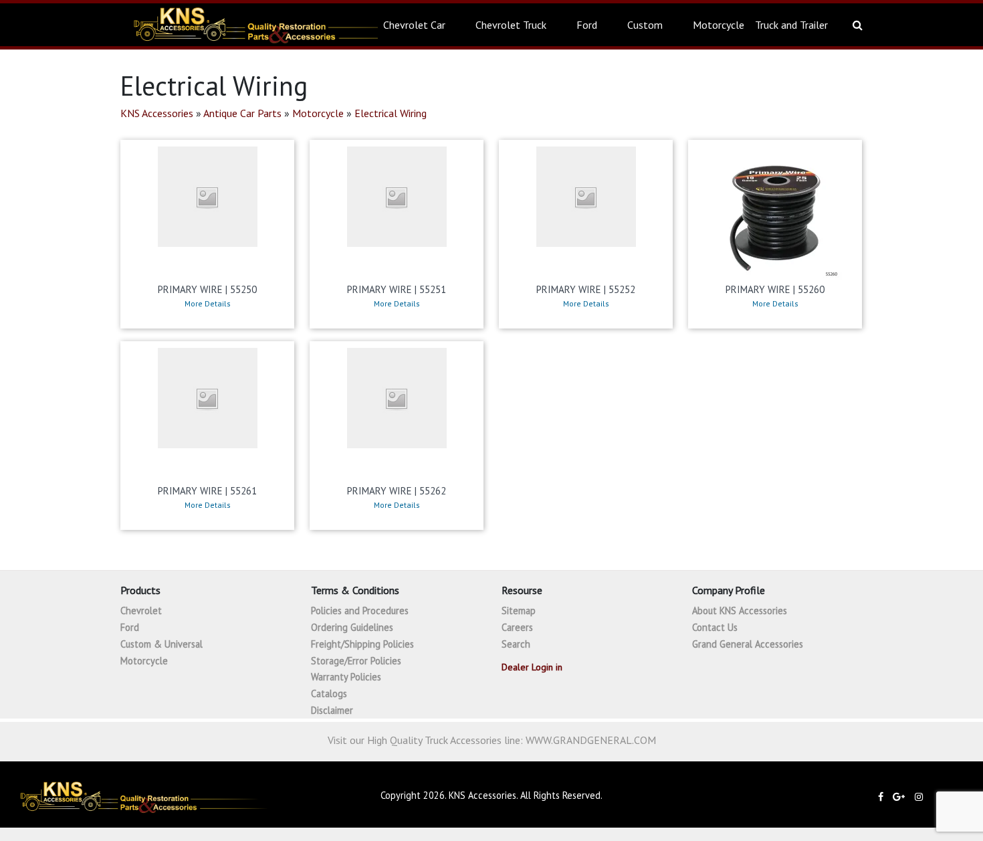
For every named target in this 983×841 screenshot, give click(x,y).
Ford (586, 24)
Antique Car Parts (242, 113)
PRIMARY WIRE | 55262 (396, 490)
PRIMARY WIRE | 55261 (207, 490)
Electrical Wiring (390, 113)
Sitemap (519, 610)
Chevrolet (141, 610)
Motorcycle (718, 24)
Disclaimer (332, 710)
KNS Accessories (156, 113)
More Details (208, 303)
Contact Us (715, 627)
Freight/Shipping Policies (362, 644)
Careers (517, 627)
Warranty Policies (346, 676)
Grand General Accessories (747, 644)
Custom (645, 24)
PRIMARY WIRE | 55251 (396, 289)
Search (516, 644)
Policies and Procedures (360, 610)
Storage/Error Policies (356, 660)
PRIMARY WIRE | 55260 (775, 289)
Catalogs (329, 693)
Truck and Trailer (791, 24)
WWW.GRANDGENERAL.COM (591, 740)
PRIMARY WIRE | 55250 (207, 289)
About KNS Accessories (739, 610)
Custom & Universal (161, 644)
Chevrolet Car (414, 24)
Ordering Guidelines (352, 627)
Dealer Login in (532, 667)
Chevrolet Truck (510, 24)
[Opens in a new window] (884, 796)
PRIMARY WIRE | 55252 (585, 289)
